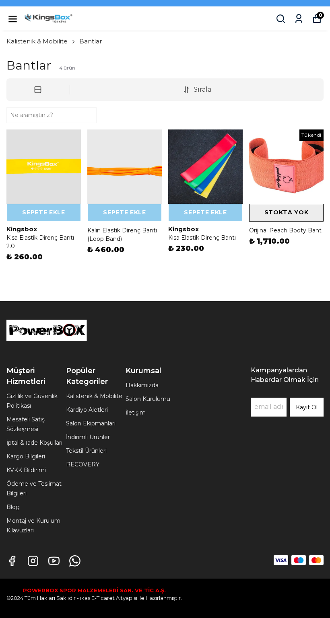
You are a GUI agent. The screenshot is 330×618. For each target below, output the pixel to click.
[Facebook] (12, 561)
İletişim (136, 412)
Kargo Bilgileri (25, 456)
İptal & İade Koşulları (34, 442)
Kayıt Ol (307, 407)
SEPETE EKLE (43, 212)
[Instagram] (33, 561)
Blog (13, 507)
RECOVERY (82, 464)
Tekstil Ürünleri (86, 450)
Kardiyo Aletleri (87, 409)
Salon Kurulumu (148, 398)
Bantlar (90, 41)
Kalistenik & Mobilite (37, 41)
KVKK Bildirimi (26, 470)
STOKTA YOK (286, 212)
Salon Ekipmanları (91, 423)
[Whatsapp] (74, 561)
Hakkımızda (142, 385)
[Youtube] (54, 561)
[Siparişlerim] (299, 19)
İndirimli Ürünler (88, 437)
